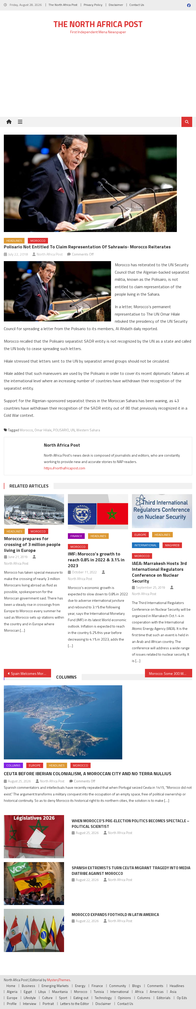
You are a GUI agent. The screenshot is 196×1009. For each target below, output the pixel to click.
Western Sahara (88, 430)
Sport (63, 997)
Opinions (124, 997)
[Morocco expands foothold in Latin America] (34, 930)
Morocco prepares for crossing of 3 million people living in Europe (32, 544)
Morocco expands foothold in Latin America (115, 915)
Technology (103, 997)
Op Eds (182, 997)
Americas (157, 991)
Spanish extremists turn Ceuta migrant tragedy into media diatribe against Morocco (131, 870)
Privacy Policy (93, 4)
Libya (42, 991)
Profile (12, 1003)
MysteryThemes (58, 979)
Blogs (136, 985)
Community (117, 985)
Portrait (48, 1003)
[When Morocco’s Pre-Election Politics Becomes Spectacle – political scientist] (34, 836)
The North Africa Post (62, 4)
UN (72, 430)
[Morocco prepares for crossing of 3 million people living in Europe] (34, 509)
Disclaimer (116, 4)
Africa (139, 991)
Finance (76, 536)
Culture (47, 997)
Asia (173, 991)
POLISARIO (61, 430)
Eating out (81, 997)
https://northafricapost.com (64, 468)
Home (10, 985)
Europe (140, 534)
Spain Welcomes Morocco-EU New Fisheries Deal (31, 673)
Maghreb (172, 545)
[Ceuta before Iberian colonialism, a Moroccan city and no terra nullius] (98, 722)
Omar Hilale (43, 430)
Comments (155, 985)
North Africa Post (50, 254)
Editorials (163, 997)
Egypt (28, 991)
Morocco (37, 240)
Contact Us (136, 4)
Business (28, 985)
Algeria (12, 991)
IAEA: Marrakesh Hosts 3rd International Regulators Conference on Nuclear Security (159, 572)
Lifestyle (30, 997)
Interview (29, 1003)
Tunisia (99, 991)
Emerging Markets (55, 985)
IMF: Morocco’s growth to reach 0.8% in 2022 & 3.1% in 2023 (96, 559)
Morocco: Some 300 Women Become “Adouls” (170, 673)
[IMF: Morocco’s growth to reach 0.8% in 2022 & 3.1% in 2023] (98, 511)
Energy (80, 985)
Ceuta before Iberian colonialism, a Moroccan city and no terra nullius (87, 773)
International (145, 545)
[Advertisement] (98, 78)
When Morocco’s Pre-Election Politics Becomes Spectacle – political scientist (130, 823)
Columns (66, 677)
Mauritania (60, 991)
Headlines (14, 240)
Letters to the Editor (74, 1003)
